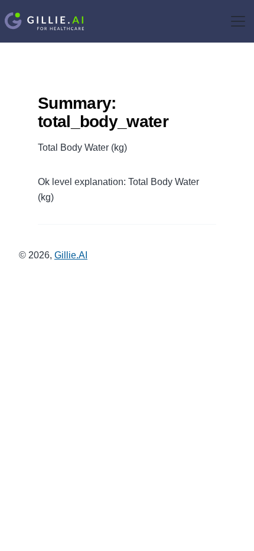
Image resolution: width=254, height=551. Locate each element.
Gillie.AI (70, 255)
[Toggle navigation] (238, 21)
